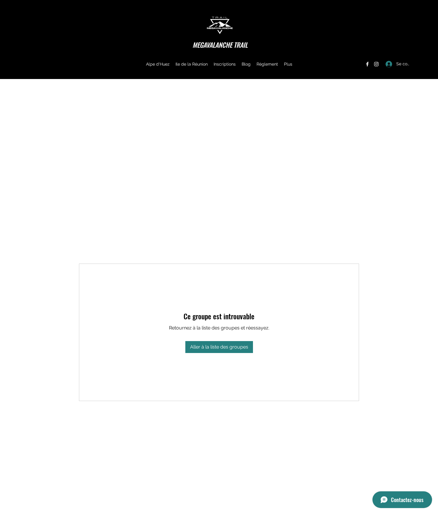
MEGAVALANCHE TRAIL (220, 44)
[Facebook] (367, 64)
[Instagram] (376, 64)
